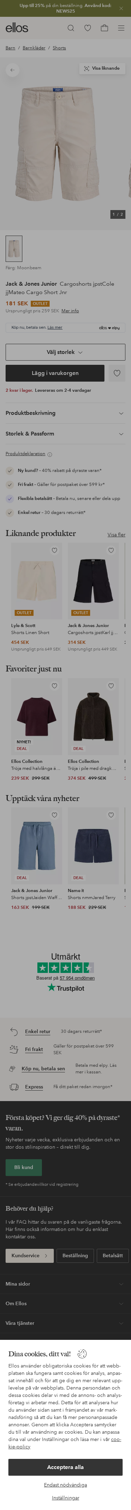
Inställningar (65, 1498)
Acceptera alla (65, 1467)
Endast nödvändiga (65, 1485)
